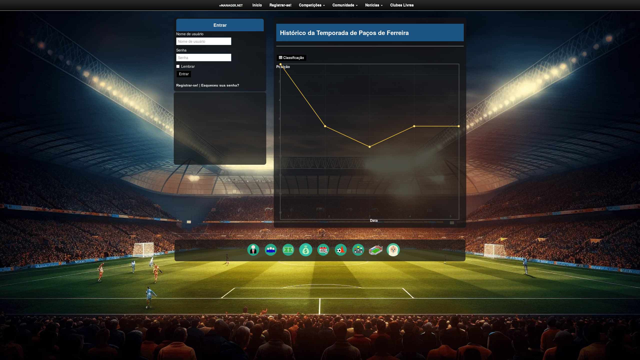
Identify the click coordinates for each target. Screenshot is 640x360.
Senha (181, 50)
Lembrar (188, 66)
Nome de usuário (190, 33)
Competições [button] (310, 4)
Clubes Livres (402, 4)
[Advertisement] (220, 129)
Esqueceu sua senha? (220, 85)
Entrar (184, 73)
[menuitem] (257, 5)
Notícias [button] (372, 4)
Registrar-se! (281, 4)
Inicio (257, 4)
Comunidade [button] (343, 4)
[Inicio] (231, 5)
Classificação (293, 58)
